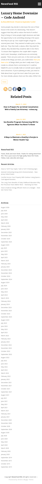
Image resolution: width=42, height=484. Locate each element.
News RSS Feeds (8, 22)
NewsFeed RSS (9, 3)
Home (4, 82)
